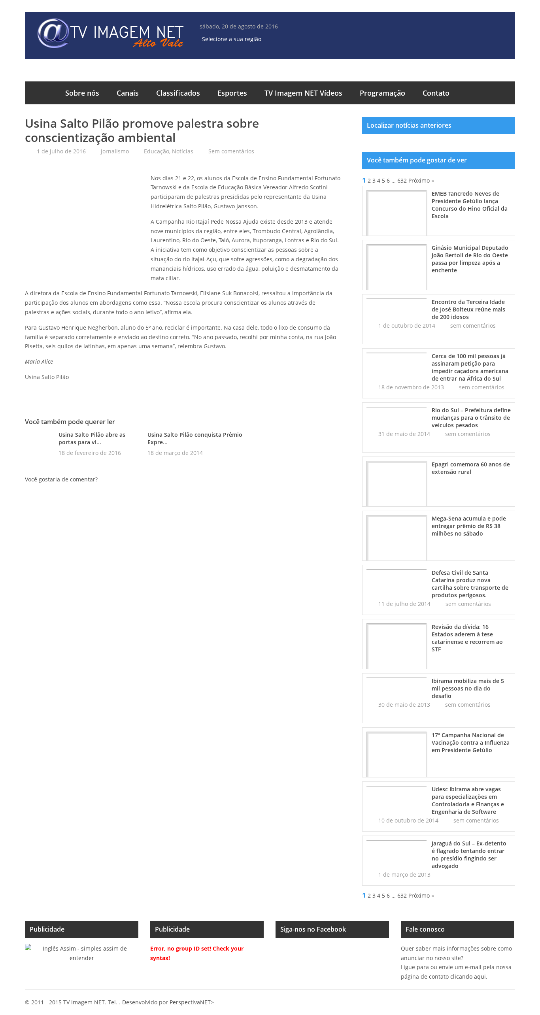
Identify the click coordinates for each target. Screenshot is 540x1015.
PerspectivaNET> (192, 1002)
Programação (382, 93)
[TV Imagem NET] (110, 34)
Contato (436, 93)
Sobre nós (82, 93)
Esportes (232, 93)
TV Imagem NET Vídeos (303, 93)
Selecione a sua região (231, 39)
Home (41, 92)
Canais (128, 93)
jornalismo (115, 151)
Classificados (178, 93)
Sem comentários (231, 151)
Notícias (182, 151)
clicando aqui (468, 976)
